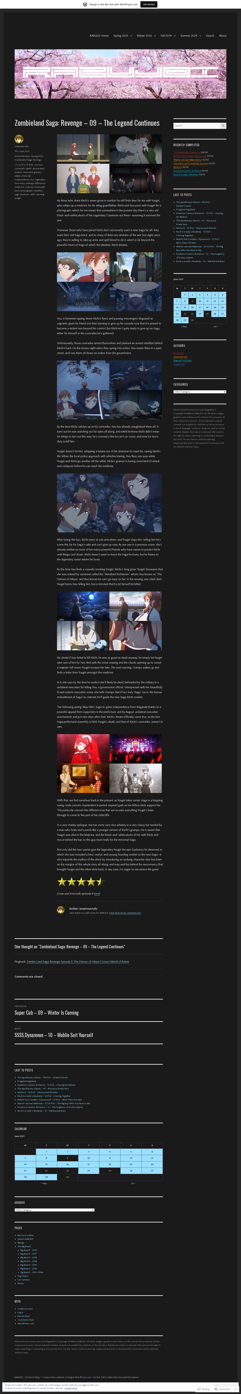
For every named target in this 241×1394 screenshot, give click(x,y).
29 (46, 1177)
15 (46, 1164)
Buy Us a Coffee (25, 1235)
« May (44, 1183)
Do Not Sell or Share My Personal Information (116, 1377)
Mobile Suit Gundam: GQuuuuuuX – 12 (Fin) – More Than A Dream (49, 1100)
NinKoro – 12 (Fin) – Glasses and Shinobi (37, 1092)
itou (32, 179)
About (222, 35)
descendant (38, 168)
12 (131, 1158)
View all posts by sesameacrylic (125, 913)
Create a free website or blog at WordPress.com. (67, 1377)
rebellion (38, 190)
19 (131, 1164)
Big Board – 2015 (28, 1265)
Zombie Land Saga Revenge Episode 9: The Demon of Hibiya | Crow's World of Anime (78, 961)
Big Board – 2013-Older (32, 1272)
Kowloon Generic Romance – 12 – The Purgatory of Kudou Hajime (50, 1107)
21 (25, 1170)
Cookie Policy (70, 1388)
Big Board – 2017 (28, 1254)
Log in (20, 1312)
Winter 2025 (144, 35)
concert (38, 165)
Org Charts (22, 1276)
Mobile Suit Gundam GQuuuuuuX (189, 156)
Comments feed (25, 1320)
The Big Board (24, 1246)
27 (152, 1170)
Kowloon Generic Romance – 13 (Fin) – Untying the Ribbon (46, 1085)
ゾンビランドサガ (24, 165)
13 (152, 1158)
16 (68, 1164)
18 (110, 1164)
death (28, 168)
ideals (17, 176)
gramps (37, 172)
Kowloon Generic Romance (187, 171)
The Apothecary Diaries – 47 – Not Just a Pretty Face (43, 1088)
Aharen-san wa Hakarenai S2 (187, 159)
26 (131, 1170)
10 (89, 1158)
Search (210, 35)
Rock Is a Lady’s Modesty (185, 174)
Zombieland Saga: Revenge (28, 160)
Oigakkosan (179, 364)
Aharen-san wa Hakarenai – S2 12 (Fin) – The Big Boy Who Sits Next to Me (53, 1103)
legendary (40, 179)
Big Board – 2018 (28, 1257)
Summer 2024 (188, 35)
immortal (26, 176)
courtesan (20, 168)
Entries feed (23, 1316)
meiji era (29, 187)
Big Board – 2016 (28, 1261)
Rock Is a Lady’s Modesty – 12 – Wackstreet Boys (41, 1111)
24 (88, 1170)
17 (89, 1164)
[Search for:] (196, 126)
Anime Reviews (22, 156)
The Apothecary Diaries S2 (186, 152)
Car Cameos (23, 1279)
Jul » (133, 1183)
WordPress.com (25, 1323)
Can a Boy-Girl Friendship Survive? (190, 163)
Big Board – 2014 (28, 1268)
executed (28, 172)
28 (25, 1177)
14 (25, 1164)
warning (40, 194)
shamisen (24, 194)
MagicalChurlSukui (182, 360)
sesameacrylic (22, 146)
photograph (27, 190)
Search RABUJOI (25, 1239)
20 (152, 1164)
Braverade (178, 353)
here (97, 893)
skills (32, 194)
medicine (19, 187)
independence (22, 179)
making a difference (35, 183)
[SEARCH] (223, 126)
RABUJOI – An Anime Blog (27, 1377)
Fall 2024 (166, 35)
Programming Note (26, 1081)
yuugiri (18, 198)
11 (110, 1158)
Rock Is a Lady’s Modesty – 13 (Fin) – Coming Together (44, 1096)
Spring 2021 (37, 156)
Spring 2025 (121, 35)
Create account (25, 1309)
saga (17, 194)
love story (20, 183)
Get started (149, 4)
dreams (18, 172)
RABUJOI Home (99, 35)
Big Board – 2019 (28, 1250)
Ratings (20, 1242)
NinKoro (177, 167)
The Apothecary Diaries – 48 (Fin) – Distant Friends (42, 1077)
